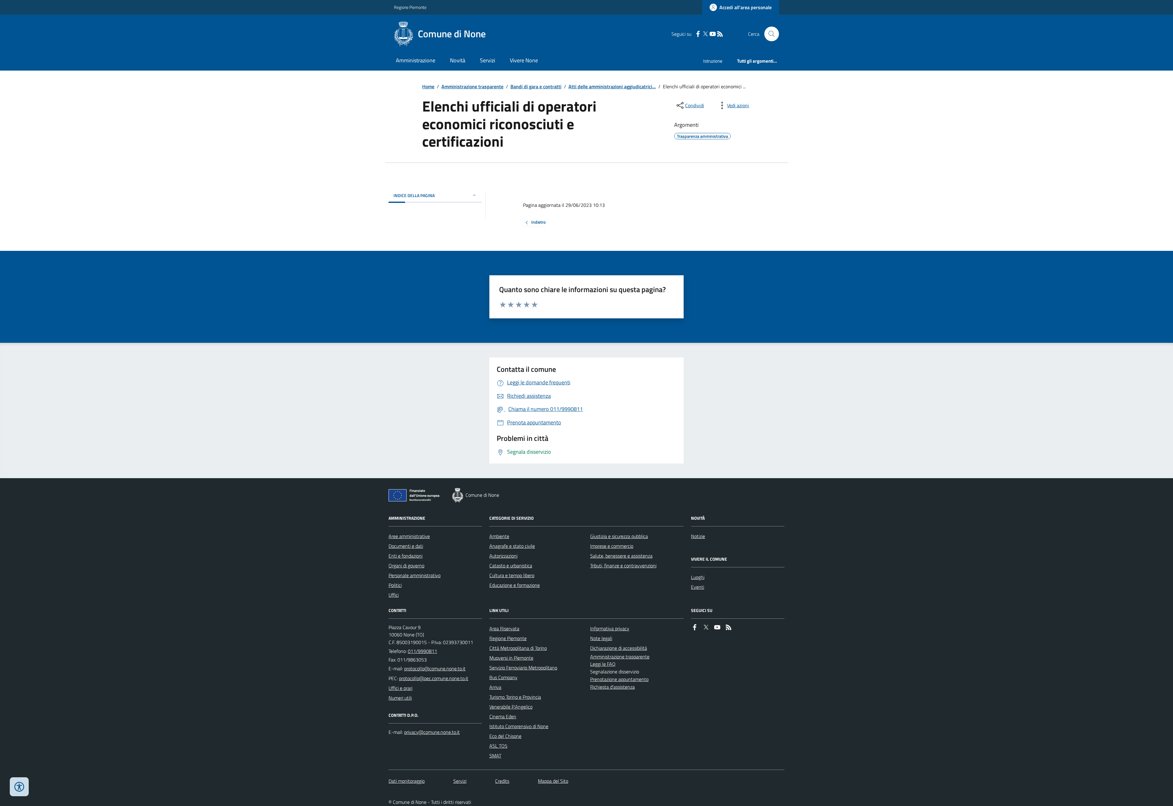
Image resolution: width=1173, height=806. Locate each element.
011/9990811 (422, 651)
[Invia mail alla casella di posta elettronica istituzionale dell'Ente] (435, 668)
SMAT (495, 755)
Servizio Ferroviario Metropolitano (523, 667)
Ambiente (499, 536)
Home (428, 86)
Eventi (697, 587)
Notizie (698, 536)
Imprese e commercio (611, 546)
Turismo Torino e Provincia (515, 697)
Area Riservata (504, 628)
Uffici (394, 595)
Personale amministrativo (414, 575)
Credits (502, 781)
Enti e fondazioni (405, 555)
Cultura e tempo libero (511, 575)
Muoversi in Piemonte (511, 657)
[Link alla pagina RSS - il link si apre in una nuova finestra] (720, 34)
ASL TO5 (498, 745)
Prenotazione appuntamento (619, 679)
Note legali (601, 638)
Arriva (495, 687)
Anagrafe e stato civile (512, 546)
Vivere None (524, 60)
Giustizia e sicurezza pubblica (619, 536)
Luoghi (697, 577)
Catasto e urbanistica (510, 565)
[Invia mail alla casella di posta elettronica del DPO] (432, 732)
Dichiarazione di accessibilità (618, 648)
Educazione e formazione (514, 585)
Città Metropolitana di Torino (518, 648)
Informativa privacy (609, 628)
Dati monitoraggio (407, 781)
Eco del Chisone (505, 736)
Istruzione (712, 60)
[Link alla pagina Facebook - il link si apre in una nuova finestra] (698, 34)
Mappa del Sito (553, 781)
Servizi (487, 60)
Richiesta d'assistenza (612, 687)
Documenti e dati (406, 546)
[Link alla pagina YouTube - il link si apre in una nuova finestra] (712, 34)
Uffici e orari (400, 688)
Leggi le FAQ (603, 664)
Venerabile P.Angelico (510, 706)
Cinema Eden (502, 716)
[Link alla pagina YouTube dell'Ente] (717, 627)
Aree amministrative (409, 536)
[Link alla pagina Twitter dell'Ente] (706, 627)
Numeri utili (400, 698)
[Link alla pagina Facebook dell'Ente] (694, 627)
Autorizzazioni (503, 555)
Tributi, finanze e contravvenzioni (623, 565)
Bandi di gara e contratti (535, 86)
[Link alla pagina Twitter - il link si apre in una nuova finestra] (705, 34)
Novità (457, 60)
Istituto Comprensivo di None (518, 726)
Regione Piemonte (410, 7)
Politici (395, 585)
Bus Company (503, 677)
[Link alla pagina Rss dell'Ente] (728, 627)
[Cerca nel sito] (769, 34)
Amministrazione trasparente (472, 86)
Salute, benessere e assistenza (621, 555)
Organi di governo (406, 565)
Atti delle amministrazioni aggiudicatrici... (612, 86)
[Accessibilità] (19, 787)
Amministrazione (415, 60)
